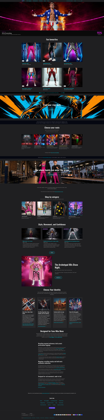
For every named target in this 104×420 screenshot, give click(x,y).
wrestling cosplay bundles (60, 367)
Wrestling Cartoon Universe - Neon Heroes (75, 323)
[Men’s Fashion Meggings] (77, 139)
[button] (29, 1)
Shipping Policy (42, 402)
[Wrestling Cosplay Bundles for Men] (39, 139)
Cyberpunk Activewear (52, 382)
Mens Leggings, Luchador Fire (27, 88)
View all (52, 252)
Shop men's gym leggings (55, 152)
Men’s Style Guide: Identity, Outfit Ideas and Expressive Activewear (28, 324)
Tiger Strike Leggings (46, 88)
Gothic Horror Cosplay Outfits (46, 384)
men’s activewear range (47, 157)
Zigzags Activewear (55, 383)
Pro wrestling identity (41, 326)
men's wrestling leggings (60, 348)
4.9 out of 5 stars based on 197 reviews (52, 92)
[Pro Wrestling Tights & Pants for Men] (27, 139)
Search (41, 400)
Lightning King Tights (46, 63)
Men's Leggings (46, 400)
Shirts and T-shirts (72, 216)
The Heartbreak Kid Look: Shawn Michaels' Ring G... (72, 241)
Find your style (52, 109)
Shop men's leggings (45, 27)
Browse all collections (41, 387)
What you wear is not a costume (27, 241)
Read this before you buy (59, 191)
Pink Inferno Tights (25, 63)
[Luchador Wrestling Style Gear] (52, 139)
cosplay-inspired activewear (45, 393)
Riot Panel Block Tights (68, 63)
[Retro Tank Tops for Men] (60, 209)
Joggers (39, 216)
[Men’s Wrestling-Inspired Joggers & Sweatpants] (44, 209)
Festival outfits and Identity (58, 322)
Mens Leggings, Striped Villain (69, 88)
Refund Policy (61, 400)
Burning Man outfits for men (58, 369)
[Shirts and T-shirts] (75, 209)
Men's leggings (24, 216)
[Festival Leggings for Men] (64, 139)
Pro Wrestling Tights (54, 400)
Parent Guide (61, 402)
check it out (58, 277)
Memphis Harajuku (41, 383)
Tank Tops (55, 216)
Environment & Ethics (50, 402)
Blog (56, 402)
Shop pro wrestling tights (57, 27)
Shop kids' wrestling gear (52, 174)
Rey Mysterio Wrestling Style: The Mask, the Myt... (51, 241)
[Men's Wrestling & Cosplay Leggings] (29, 209)
